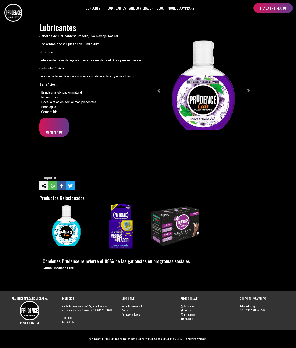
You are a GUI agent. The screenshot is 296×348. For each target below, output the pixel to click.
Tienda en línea (271, 8)
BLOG (160, 8)
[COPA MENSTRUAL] (175, 226)
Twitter (187, 310)
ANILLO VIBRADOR (141, 8)
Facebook (188, 306)
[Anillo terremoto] (121, 226)
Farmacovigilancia (130, 314)
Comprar (52, 132)
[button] (159, 90)
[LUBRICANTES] (67, 226)
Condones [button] (93, 8)
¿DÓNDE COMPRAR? (180, 8)
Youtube (188, 318)
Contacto (126, 310)
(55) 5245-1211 (248, 310)
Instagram (189, 314)
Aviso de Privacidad (131, 306)
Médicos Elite (63, 268)
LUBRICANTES (116, 8)
